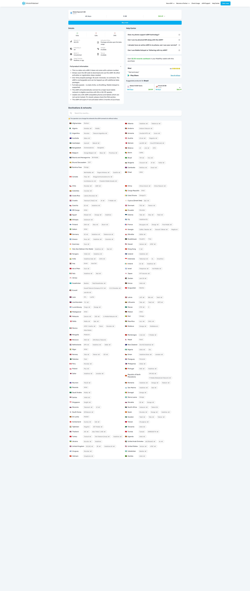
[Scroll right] (180, 88)
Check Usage (196, 3)
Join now (225, 3)
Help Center (215, 3)
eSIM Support (206, 3)
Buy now (125, 23)
